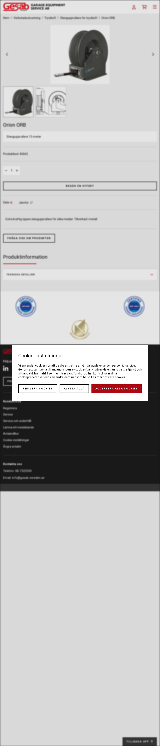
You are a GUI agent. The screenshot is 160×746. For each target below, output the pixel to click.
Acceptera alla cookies (116, 388)
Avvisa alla (74, 388)
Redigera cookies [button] (37, 388)
